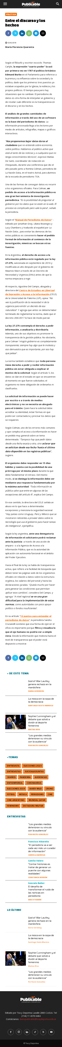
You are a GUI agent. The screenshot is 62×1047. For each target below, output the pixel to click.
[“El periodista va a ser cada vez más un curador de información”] (15, 847)
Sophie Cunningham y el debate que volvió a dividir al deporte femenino (42, 720)
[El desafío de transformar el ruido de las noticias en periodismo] (15, 889)
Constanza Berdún (37, 877)
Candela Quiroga (36, 854)
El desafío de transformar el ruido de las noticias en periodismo (41, 891)
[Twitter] (15, 33)
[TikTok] (35, 1032)
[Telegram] (36, 33)
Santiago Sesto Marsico (40, 705)
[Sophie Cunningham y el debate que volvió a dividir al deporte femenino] (15, 722)
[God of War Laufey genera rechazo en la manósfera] (15, 687)
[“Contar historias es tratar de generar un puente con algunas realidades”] (15, 867)
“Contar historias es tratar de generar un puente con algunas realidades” (39, 868)
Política (11, 14)
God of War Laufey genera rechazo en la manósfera (39, 684)
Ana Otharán (34, 899)
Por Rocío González (38, 745)
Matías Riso (34, 729)
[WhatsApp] (29, 33)
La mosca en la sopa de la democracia (41, 700)
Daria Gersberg (36, 691)
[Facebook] (8, 33)
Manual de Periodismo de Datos (33, 219)
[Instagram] (19, 1032)
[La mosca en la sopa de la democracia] (15, 704)
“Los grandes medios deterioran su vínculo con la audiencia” (40, 739)
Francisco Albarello (38, 841)
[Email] (43, 33)
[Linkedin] (22, 33)
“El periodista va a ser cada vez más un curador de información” (42, 848)
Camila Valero (35, 861)
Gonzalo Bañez (36, 883)
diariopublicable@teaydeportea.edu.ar (38, 1019)
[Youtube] (51, 1032)
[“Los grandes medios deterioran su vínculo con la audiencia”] (15, 741)
